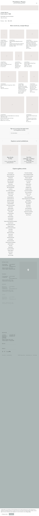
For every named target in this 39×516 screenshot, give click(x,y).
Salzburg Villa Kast (5, 305)
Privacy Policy (28, 511)
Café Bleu (3, 293)
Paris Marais (4, 273)
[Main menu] (36, 3)
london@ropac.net (12, 266)
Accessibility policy (9, 354)
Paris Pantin (4, 283)
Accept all (11, 514)
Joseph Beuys (4, 12)
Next (6, 20)
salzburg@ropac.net (12, 309)
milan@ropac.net (12, 326)
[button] (28, 269)
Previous (2, 20)
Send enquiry (28, 133)
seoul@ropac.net (12, 335)
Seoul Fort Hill (4, 332)
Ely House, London (5, 261)
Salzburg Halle (4, 314)
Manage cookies (5, 514)
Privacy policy (4, 354)
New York (3, 343)
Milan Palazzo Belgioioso (6, 322)
